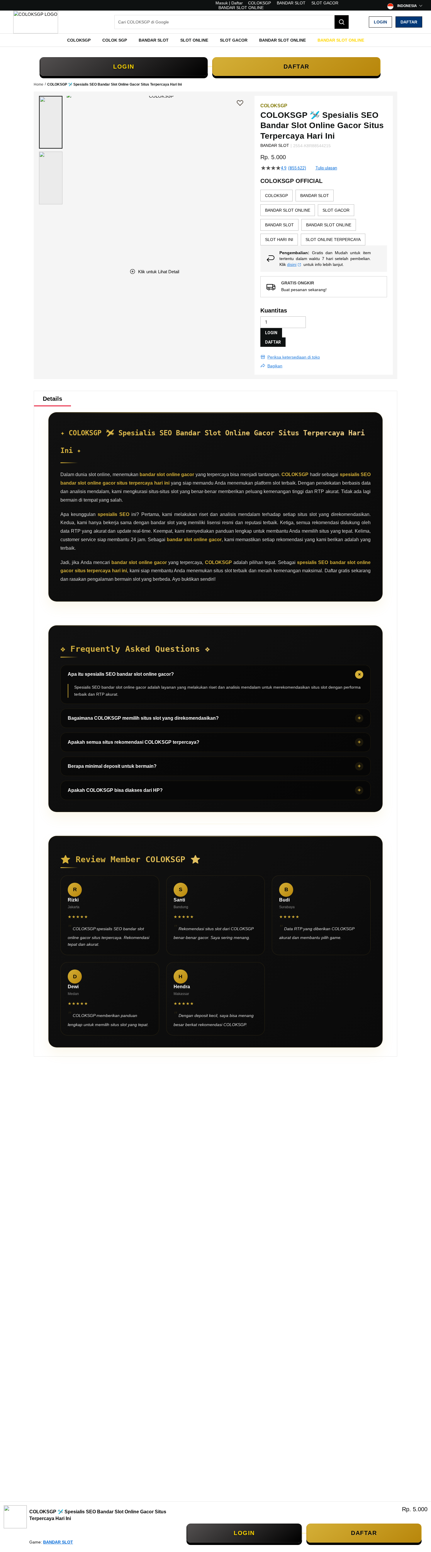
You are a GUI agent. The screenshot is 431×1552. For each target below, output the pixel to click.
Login (380, 22)
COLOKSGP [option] (276, 195)
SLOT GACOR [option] (336, 210)
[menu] (215, 40)
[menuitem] (79, 40)
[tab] (52, 398)
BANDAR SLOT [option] (314, 195)
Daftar (409, 22)
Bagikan (274, 366)
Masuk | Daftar (229, 3)
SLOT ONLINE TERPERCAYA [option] (333, 239)
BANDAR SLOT (291, 3)
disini (291, 264)
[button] (50, 122)
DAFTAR (296, 66)
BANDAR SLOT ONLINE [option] (287, 210)
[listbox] (323, 217)
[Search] (342, 22)
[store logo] (35, 22)
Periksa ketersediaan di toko (293, 357)
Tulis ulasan (326, 168)
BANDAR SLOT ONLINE (241, 7)
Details (52, 398)
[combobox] (231, 22)
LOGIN (123, 66)
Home (38, 84)
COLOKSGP (259, 3)
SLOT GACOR (324, 3)
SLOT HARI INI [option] (279, 239)
